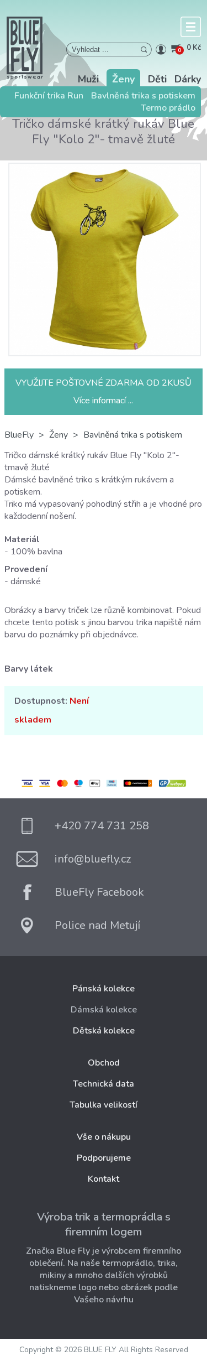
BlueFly (19, 435)
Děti (157, 79)
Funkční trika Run (48, 96)
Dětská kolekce (104, 1031)
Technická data (103, 1084)
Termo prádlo (168, 108)
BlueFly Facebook (99, 892)
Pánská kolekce (103, 989)
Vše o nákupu (104, 1137)
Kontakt (103, 1179)
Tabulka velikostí (103, 1105)
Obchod (104, 1063)
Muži (88, 79)
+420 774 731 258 (102, 825)
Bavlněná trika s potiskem (143, 96)
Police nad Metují (97, 925)
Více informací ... (103, 400)
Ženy (123, 79)
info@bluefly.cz (93, 858)
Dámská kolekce (104, 1010)
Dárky (187, 79)
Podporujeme (104, 1158)
